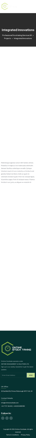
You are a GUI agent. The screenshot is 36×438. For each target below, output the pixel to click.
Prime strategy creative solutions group (16, 309)
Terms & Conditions (12, 435)
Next (29, 322)
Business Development (24, 325)
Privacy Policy (25, 435)
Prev (6, 306)
